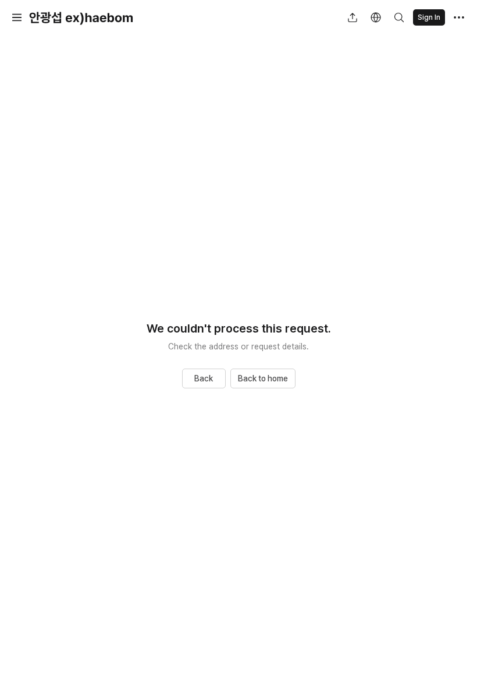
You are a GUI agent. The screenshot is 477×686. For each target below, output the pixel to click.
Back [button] (203, 378)
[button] (17, 17)
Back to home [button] (263, 378)
